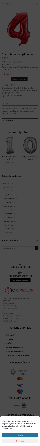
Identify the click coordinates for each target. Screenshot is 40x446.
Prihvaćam (20, 435)
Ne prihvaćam (20, 441)
